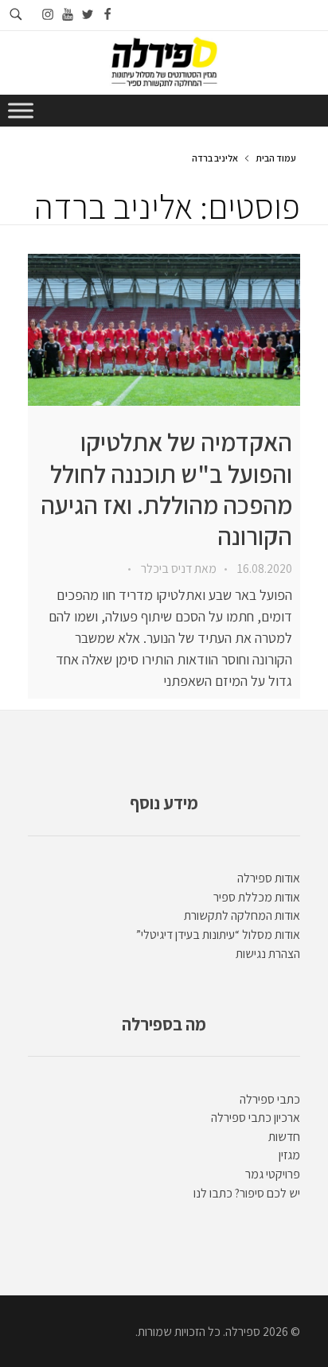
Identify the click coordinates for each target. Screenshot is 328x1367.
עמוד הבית (276, 158)
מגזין (289, 1155)
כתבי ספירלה (270, 1099)
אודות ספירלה (268, 878)
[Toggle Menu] (20, 110)
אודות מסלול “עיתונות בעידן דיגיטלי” (218, 934)
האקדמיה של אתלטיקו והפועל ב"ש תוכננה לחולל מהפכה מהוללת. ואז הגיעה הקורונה (166, 489)
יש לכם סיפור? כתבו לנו (246, 1193)
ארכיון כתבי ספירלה (255, 1117)
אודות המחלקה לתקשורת (242, 915)
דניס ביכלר (165, 568)
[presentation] (164, 330)
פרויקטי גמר (272, 1174)
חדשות (284, 1136)
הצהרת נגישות (268, 953)
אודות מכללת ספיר (256, 897)
